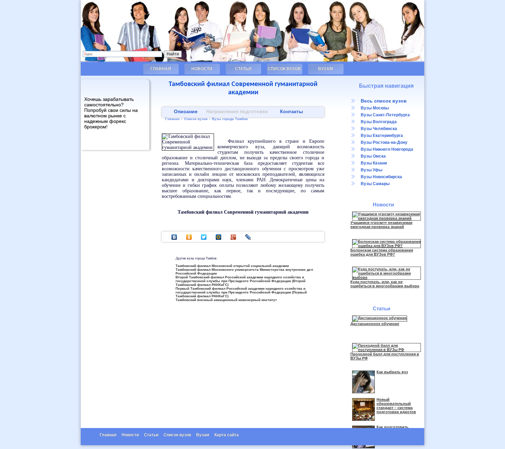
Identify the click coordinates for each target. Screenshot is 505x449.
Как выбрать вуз (392, 372)
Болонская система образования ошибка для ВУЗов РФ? (381, 252)
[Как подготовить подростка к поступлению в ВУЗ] (363, 447)
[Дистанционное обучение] (379, 318)
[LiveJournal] (248, 237)
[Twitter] (203, 237)
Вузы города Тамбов (230, 119)
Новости (201, 68)
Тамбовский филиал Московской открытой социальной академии (232, 266)
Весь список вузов (384, 101)
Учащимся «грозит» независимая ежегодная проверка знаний (381, 225)
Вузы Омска (373, 156)
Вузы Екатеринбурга (382, 135)
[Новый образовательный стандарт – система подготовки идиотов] (363, 419)
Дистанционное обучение (374, 324)
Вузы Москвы (375, 108)
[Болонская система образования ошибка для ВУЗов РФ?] (386, 246)
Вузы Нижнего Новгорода (387, 149)
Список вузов (284, 68)
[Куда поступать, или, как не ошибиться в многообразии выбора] (386, 277)
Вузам (325, 68)
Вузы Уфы (371, 170)
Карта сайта (226, 434)
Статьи (243, 68)
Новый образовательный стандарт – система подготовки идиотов (396, 405)
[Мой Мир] (218, 237)
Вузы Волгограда (379, 121)
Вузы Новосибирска (381, 176)
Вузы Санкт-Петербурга (385, 115)
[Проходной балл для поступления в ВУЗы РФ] (386, 350)
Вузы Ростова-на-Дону (384, 142)
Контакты (291, 111)
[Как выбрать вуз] (363, 392)
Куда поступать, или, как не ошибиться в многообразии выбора (384, 284)
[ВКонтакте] (174, 237)
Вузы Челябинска (379, 128)
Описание (186, 111)
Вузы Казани (374, 163)
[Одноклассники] (189, 237)
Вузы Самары (375, 183)
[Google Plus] (233, 237)
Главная (160, 68)
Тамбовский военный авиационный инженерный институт (226, 300)
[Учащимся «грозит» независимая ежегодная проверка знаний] (386, 218)
